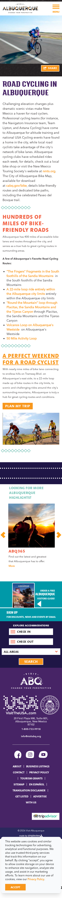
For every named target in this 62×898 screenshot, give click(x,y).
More (12, 565)
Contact (18, 772)
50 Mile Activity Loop (22, 338)
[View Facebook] (17, 755)
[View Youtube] (43, 755)
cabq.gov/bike (16, 185)
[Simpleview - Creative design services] (31, 835)
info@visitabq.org (31, 736)
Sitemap (19, 784)
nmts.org (49, 171)
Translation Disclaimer (29, 790)
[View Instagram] (30, 755)
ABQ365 (17, 551)
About (17, 766)
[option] (29, 536)
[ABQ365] (31, 526)
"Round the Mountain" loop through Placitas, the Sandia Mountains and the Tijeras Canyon (32, 307)
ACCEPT (15, 887)
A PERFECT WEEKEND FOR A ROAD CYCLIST (31, 359)
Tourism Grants (31, 778)
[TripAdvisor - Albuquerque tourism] (46, 816)
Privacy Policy (36, 879)
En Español (36, 784)
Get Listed (21, 796)
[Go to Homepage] (20, 8)
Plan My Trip (17, 406)
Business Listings (37, 766)
